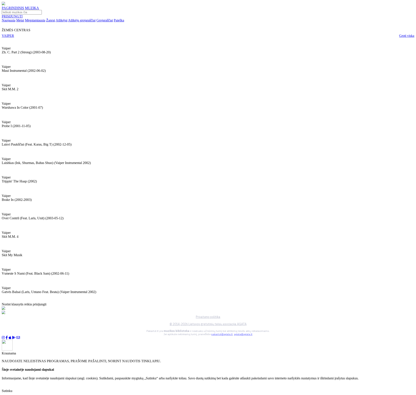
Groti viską (406, 36)
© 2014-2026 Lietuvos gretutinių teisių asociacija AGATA (208, 324)
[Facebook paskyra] (7, 337)
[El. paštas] (18, 337)
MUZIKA (32, 8)
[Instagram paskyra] (3, 337)
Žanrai (50, 20)
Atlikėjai (61, 20)
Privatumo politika (208, 317)
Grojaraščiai (104, 20)
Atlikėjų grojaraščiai (82, 20)
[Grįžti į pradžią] (3, 4)
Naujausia (8, 20)
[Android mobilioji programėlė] (14, 337)
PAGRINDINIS (13, 8)
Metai (20, 20)
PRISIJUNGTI (12, 16)
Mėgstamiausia (35, 20)
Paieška (119, 20)
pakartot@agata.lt (222, 334)
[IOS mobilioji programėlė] (10, 337)
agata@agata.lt (243, 334)
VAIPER (8, 36)
